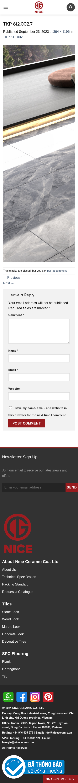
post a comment (57, 270)
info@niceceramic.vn (58, 732)
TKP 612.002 (13, 37)
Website (14, 388)
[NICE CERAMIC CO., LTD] (39, 7)
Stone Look (10, 612)
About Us (9, 569)
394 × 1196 (61, 31)
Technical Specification (19, 577)
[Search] (70, 7)
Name (13, 350)
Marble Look (11, 626)
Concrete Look (13, 634)
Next (8, 283)
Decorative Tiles (14, 641)
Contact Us (62, 779)
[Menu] (5, 7)
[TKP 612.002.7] (39, 153)
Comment (16, 315)
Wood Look (10, 619)
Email (13, 369)
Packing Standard (15, 584)
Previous (11, 277)
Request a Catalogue (17, 592)
